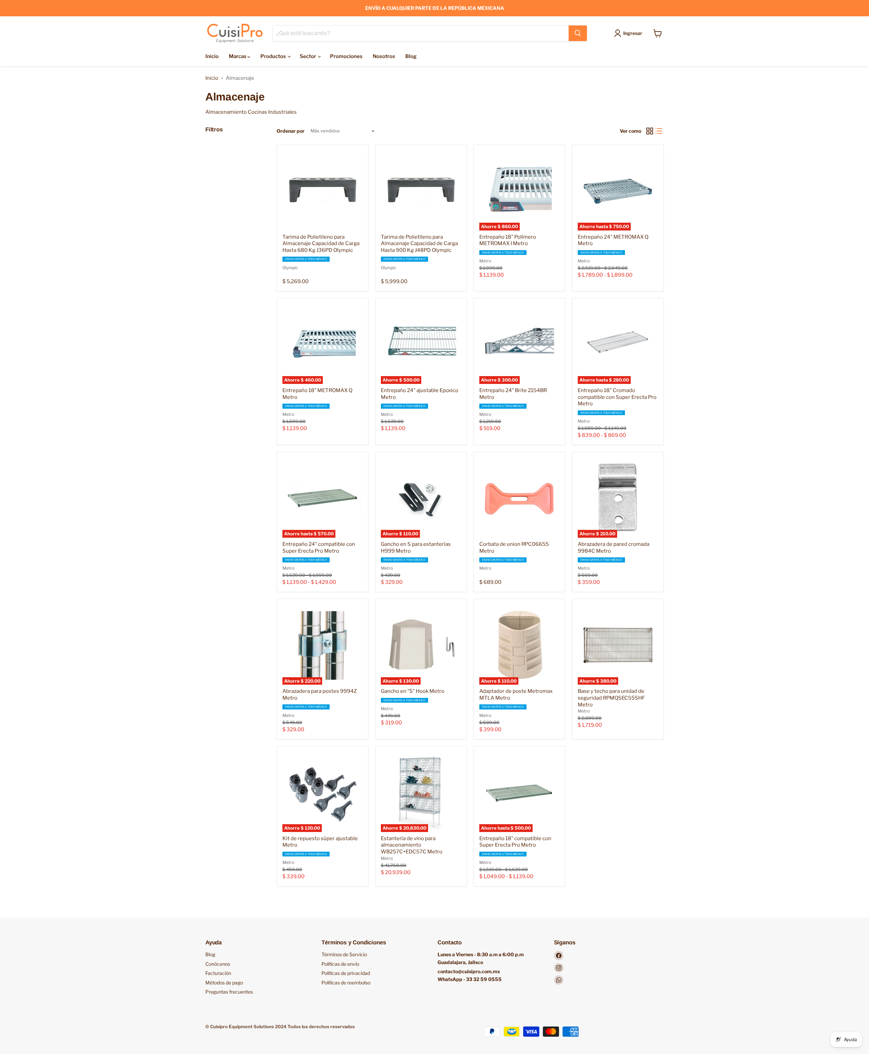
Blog (411, 56)
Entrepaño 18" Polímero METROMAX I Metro (507, 240)
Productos (273, 56)
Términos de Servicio (344, 954)
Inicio (212, 56)
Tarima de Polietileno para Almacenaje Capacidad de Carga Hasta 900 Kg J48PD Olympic (419, 243)
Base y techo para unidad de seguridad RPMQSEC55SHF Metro (611, 697)
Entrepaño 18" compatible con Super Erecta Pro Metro (515, 841)
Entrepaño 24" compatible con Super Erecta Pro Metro (318, 547)
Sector (308, 56)
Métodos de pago (224, 982)
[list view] (659, 131)
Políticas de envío (340, 964)
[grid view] (649, 131)
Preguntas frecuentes (229, 992)
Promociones (346, 56)
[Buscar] (578, 33)
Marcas (238, 56)
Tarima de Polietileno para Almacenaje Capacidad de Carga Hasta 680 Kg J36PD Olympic (320, 243)
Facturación (218, 973)
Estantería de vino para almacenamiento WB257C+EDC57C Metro (411, 845)
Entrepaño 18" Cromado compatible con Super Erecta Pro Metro (617, 397)
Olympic (290, 267)
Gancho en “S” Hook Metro (412, 691)
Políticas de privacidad (345, 973)
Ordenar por (290, 131)
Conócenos (217, 964)
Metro (485, 260)
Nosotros (384, 56)
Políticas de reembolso (345, 982)
